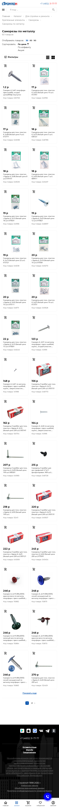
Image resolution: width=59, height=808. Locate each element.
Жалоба (29, 750)
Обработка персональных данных (29, 788)
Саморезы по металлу (13, 24)
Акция (21, 50)
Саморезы (34, 20)
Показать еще (30, 693)
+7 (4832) (48, 3)
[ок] (54, 731)
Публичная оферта (29, 786)
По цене (22, 44)
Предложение (29, 752)
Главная (6, 16)
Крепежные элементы (13, 20)
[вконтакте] (41, 731)
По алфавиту (24, 47)
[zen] (47, 731)
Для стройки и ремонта (37, 16)
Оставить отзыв (29, 747)
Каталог (18, 16)
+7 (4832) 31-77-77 (29, 738)
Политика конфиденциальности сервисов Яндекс (29, 791)
